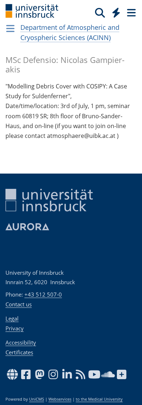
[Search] (100, 12)
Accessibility (20, 342)
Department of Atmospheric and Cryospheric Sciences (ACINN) (69, 32)
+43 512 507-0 (43, 294)
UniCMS (36, 399)
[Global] (114, 11)
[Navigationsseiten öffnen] (10, 28)
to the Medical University (99, 399)
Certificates (19, 352)
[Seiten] (131, 12)
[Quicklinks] (116, 12)
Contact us (18, 304)
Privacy (14, 328)
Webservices (59, 399)
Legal (12, 318)
